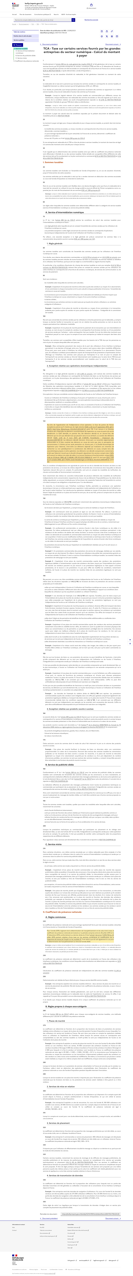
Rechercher (73, 20)
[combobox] (43, 20)
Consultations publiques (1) (42, 14)
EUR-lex (70, 1239)
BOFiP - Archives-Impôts (69, 14)
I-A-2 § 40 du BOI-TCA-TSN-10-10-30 (79, 1162)
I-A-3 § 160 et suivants (109, 257)
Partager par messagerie (117, 36)
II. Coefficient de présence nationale (26, 61)
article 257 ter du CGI (92, 384)
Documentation (44, 1233)
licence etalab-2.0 (49, 1273)
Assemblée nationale (73, 1227)
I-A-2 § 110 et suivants (90, 257)
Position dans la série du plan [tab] (23, 36)
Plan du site (44, 1269)
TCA (32, 24)
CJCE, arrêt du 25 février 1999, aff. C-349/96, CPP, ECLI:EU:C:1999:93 (80, 456)
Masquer (19, 45)
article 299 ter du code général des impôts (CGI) (73, 64)
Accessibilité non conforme (19, 1269)
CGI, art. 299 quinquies (90, 190)
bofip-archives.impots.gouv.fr (47, 1236)
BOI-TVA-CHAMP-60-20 (70, 390)
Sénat (69, 1248)
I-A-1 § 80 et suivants (84, 374)
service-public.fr (84, 1260)
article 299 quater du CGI (74, 138)
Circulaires (70, 1233)
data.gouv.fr (113, 1260)
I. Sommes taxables (21, 49)
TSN (37, 24)
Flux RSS (42, 1227)
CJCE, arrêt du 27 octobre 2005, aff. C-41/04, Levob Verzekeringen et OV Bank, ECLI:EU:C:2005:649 (80, 458)
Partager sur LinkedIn (112, 36)
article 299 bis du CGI (64, 220)
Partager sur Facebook (102, 36)
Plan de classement (25, 14)
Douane (70, 1236)
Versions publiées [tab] (19, 40)
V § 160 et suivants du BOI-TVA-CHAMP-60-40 (98, 390)
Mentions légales (33, 1269)
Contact (14, 1230)
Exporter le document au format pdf (102, 31)
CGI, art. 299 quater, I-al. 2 (83, 239)
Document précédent (50, 44)
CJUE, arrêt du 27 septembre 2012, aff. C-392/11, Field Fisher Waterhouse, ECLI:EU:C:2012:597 (80, 428)
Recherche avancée (91, 20)
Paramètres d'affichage (74, 1269)
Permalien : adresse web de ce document (112, 31)
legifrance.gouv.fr (99, 1260)
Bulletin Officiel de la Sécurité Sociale (77, 1230)
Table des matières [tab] (19, 32)
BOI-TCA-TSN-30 (63, 116)
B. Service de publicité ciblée (25, 55)
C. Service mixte (21, 58)
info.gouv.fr (71, 1260)
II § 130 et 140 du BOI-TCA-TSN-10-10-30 (83, 789)
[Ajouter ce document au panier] (107, 31)
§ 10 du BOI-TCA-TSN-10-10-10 (105, 156)
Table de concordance (46, 1230)
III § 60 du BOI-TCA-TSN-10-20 (110, 100)
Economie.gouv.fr (72, 1242)
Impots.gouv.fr (71, 1245)
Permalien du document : (49, 1214)
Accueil (14, 14)
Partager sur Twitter (107, 36)
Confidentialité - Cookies (56, 1269)
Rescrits (56, 14)
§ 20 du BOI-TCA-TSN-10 (51, 71)
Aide (13, 1227)
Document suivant (112, 44)
